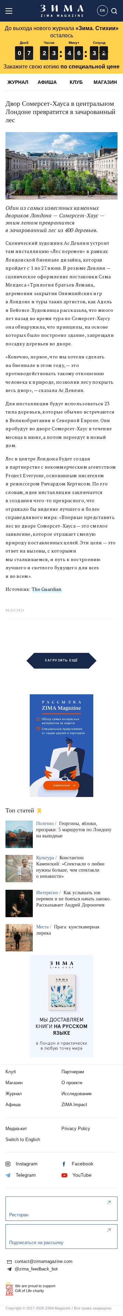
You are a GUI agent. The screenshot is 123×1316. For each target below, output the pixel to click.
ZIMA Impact (74, 1104)
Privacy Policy (76, 1128)
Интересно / (49, 892)
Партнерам (73, 1071)
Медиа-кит (16, 1128)
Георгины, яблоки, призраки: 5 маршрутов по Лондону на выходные (73, 829)
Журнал (13, 1093)
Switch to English (22, 1139)
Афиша (12, 1104)
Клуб (10, 1071)
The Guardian (47, 589)
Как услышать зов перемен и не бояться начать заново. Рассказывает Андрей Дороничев (73, 899)
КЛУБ (76, 82)
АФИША (47, 82)
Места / (44, 926)
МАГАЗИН (105, 82)
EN (102, 10)
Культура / (47, 857)
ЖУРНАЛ (18, 82)
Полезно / (47, 823)
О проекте (72, 1082)
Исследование (77, 1093)
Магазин (14, 1082)
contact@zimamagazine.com (42, 1261)
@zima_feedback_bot (35, 1269)
